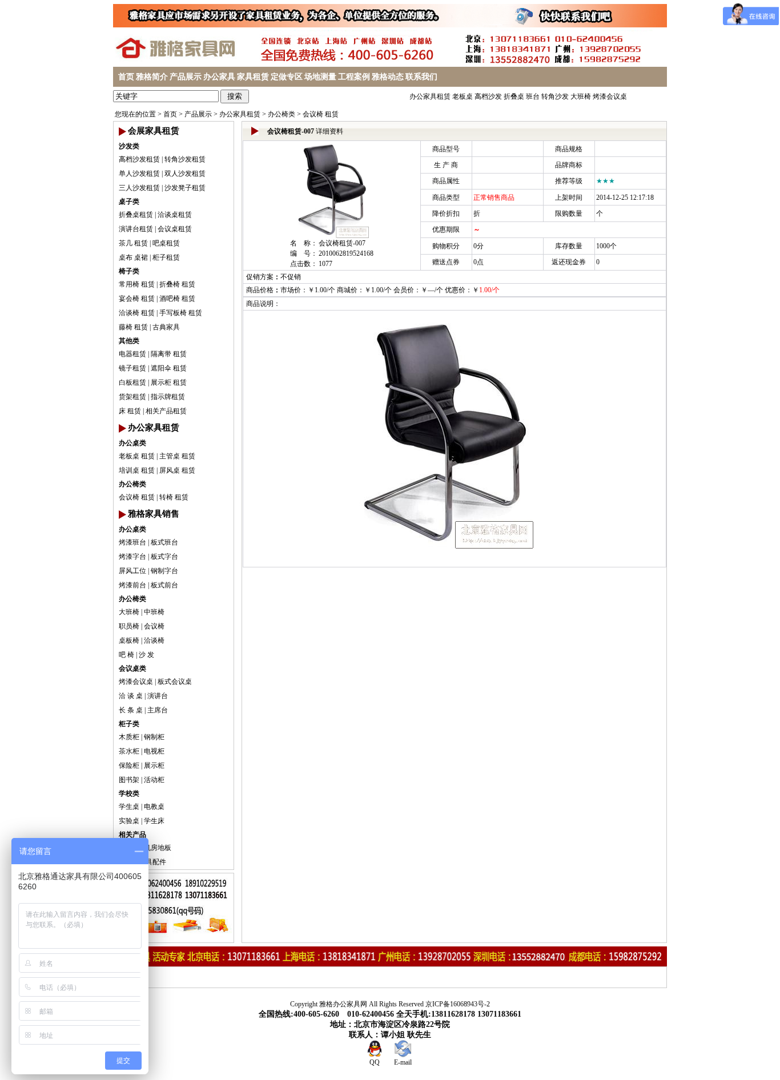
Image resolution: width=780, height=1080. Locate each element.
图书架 (129, 780)
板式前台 (164, 585)
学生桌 (129, 807)
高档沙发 (488, 96)
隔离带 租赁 (169, 354)
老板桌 (462, 96)
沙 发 (146, 655)
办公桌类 (132, 443)
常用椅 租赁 (137, 284)
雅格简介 (152, 76)
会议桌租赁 (175, 229)
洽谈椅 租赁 (137, 313)
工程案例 (354, 76)
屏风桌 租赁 (177, 470)
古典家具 (166, 327)
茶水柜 (129, 751)
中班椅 (154, 612)
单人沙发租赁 (139, 174)
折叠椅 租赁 (177, 284)
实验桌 (129, 821)
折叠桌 (514, 96)
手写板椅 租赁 (180, 313)
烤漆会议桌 (610, 96)
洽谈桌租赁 (175, 215)
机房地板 (157, 848)
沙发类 (129, 146)
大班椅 (580, 96)
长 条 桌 (131, 710)
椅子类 (129, 271)
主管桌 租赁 (177, 456)
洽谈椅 (154, 640)
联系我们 (421, 76)
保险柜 (129, 765)
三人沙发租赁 (139, 188)
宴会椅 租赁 (137, 299)
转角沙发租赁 (185, 159)
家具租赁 (253, 76)
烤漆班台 (132, 542)
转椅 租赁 (173, 497)
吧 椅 (126, 655)
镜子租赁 (132, 368)
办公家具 (219, 76)
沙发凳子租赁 (185, 188)
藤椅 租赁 (133, 327)
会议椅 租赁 (321, 114)
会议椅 (154, 626)
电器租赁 (132, 354)
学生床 (154, 821)
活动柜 (154, 780)
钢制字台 (164, 571)
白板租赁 (132, 382)
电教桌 (154, 807)
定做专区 (287, 76)
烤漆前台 (132, 585)
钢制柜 (154, 737)
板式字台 (164, 557)
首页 (126, 76)
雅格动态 (388, 76)
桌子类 (129, 201)
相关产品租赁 (166, 411)
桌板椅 (129, 640)
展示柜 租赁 (169, 382)
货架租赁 (132, 397)
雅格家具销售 (153, 513)
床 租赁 (130, 411)
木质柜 (129, 737)
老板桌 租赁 (137, 456)
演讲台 (157, 696)
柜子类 (129, 724)
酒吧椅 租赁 (177, 299)
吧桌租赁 (166, 243)
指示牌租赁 (168, 397)
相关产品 (132, 835)
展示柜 (154, 765)
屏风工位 (132, 571)
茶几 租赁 (133, 243)
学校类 (129, 793)
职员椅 (129, 626)
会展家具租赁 (153, 130)
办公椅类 (281, 114)
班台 (533, 96)
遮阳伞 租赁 (169, 368)
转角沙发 (555, 96)
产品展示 (186, 76)
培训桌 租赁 (137, 470)
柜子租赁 (166, 257)
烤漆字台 (132, 557)
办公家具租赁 (430, 96)
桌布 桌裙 (133, 257)
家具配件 (152, 862)
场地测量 (320, 76)
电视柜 (154, 751)
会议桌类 (132, 668)
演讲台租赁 (136, 229)
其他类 (129, 341)
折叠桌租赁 (136, 215)
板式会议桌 (175, 682)
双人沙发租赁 (185, 174)
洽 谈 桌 (131, 696)
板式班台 (164, 542)
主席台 (157, 710)
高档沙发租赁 (139, 159)
